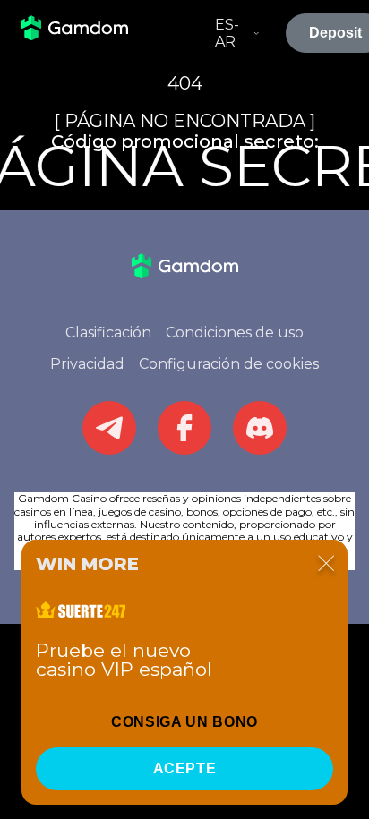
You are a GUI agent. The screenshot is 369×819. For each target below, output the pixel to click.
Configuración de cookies (229, 363)
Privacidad (87, 363)
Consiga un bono (184, 721)
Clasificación (108, 332)
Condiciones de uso (235, 332)
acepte (185, 768)
